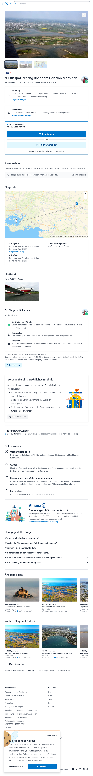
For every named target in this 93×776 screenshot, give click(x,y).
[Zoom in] (85, 193)
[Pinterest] (87, 769)
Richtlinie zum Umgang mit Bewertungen (21, 710)
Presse (51, 707)
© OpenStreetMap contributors (78, 236)
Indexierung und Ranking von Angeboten (21, 714)
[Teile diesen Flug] (84, 15)
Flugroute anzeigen (19, 100)
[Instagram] (80, 769)
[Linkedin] (84, 769)
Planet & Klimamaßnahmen (16, 692)
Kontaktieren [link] (14, 365)
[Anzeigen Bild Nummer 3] (40, 64)
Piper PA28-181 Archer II (46, 82)
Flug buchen (48, 134)
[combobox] (52, 3)
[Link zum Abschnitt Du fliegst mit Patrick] (84, 82)
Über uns (51, 692)
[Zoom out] (85, 197)
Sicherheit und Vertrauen (14, 696)
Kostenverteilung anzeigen (22, 116)
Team (50, 699)
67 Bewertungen (18, 124)
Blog (50, 696)
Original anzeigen (79, 175)
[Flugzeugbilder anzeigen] (22, 291)
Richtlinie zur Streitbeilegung (16, 717)
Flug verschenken (48, 145)
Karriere (51, 703)
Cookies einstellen (16, 766)
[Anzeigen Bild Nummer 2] (26, 64)
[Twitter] (76, 769)
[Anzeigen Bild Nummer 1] (11, 64)
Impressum (63, 769)
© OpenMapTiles (63, 236)
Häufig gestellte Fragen (14, 707)
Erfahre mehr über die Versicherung (43, 522)
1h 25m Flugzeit (28, 82)
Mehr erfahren (69, 484)
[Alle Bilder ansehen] (46, 34)
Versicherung (10, 699)
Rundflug (31, 670)
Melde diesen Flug (16, 664)
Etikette (8, 727)
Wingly (7, 670)
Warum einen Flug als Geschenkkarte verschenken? (46, 151)
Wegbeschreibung (16, 252)
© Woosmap (54, 236)
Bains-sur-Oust (18, 670)
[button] (77, 203)
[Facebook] (73, 769)
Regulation (9, 703)
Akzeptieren (42, 766)
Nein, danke (52, 735)
